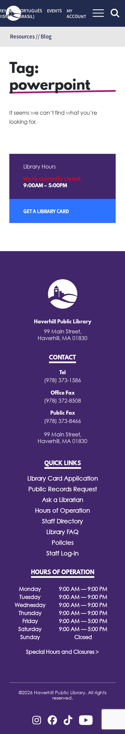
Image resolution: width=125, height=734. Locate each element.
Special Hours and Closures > (62, 651)
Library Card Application (62, 478)
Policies (63, 542)
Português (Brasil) (30, 13)
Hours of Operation (62, 510)
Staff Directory (62, 521)
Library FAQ (62, 531)
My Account (76, 13)
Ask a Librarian (62, 499)
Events (54, 11)
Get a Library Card (46, 211)
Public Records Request (62, 489)
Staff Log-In (62, 553)
